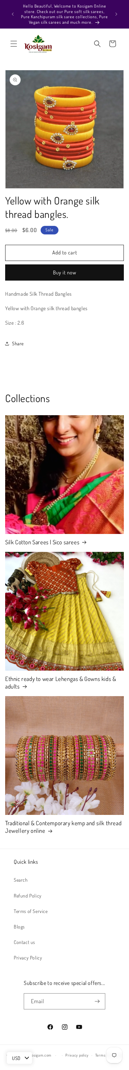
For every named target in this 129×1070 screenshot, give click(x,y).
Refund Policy (28, 896)
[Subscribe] (97, 1001)
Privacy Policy (28, 958)
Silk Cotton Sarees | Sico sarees (42, 542)
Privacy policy (77, 1055)
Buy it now (64, 272)
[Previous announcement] (12, 14)
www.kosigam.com (36, 1055)
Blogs (19, 927)
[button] (13, 43)
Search (21, 880)
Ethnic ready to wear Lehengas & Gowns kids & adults (60, 682)
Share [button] (18, 343)
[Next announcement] (116, 14)
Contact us (24, 942)
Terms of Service (31, 911)
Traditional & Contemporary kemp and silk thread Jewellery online (63, 826)
